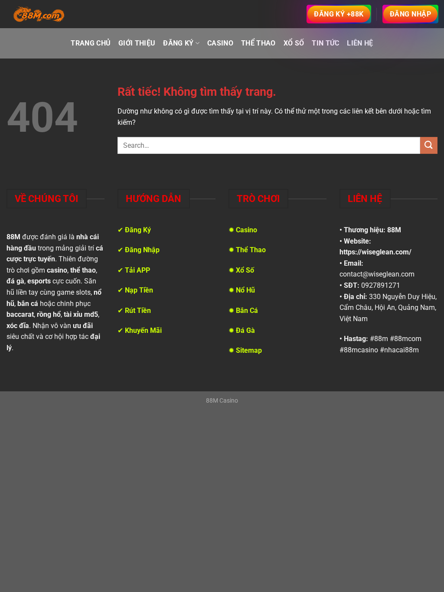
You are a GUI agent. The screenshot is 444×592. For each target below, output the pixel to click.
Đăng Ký (178, 43)
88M (394, 230)
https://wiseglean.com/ (375, 252)
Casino (220, 43)
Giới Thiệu (136, 43)
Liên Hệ (360, 43)
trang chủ (91, 43)
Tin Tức (325, 43)
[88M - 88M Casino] (39, 14)
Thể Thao (258, 43)
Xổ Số (294, 43)
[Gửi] (428, 145)
